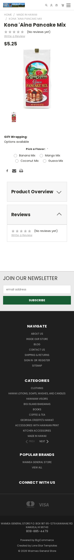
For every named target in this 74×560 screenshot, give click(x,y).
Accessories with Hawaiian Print (37, 425)
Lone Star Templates (44, 545)
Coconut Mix (30, 161)
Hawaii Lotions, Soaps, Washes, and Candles (37, 393)
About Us (37, 333)
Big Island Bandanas (37, 404)
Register (44, 360)
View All (37, 467)
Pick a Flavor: (37, 149)
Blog (37, 344)
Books (37, 409)
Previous (6, 553)
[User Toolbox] (51, 5)
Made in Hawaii (37, 436)
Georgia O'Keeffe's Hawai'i (37, 420)
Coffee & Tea (37, 414)
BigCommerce (44, 540)
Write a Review (14, 36)
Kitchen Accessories (37, 430)
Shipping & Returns (37, 355)
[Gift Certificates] (56, 5)
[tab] (37, 192)
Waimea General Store (37, 462)
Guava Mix (55, 161)
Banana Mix (27, 155)
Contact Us (37, 349)
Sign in (29, 360)
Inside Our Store (37, 339)
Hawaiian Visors (37, 398)
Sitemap (37, 365)
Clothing (37, 388)
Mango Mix (52, 155)
